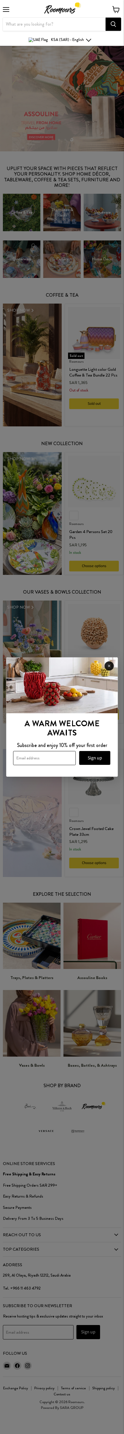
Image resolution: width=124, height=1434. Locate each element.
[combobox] (54, 24)
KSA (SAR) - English (67, 39)
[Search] (113, 24)
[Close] (109, 666)
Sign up (95, 758)
